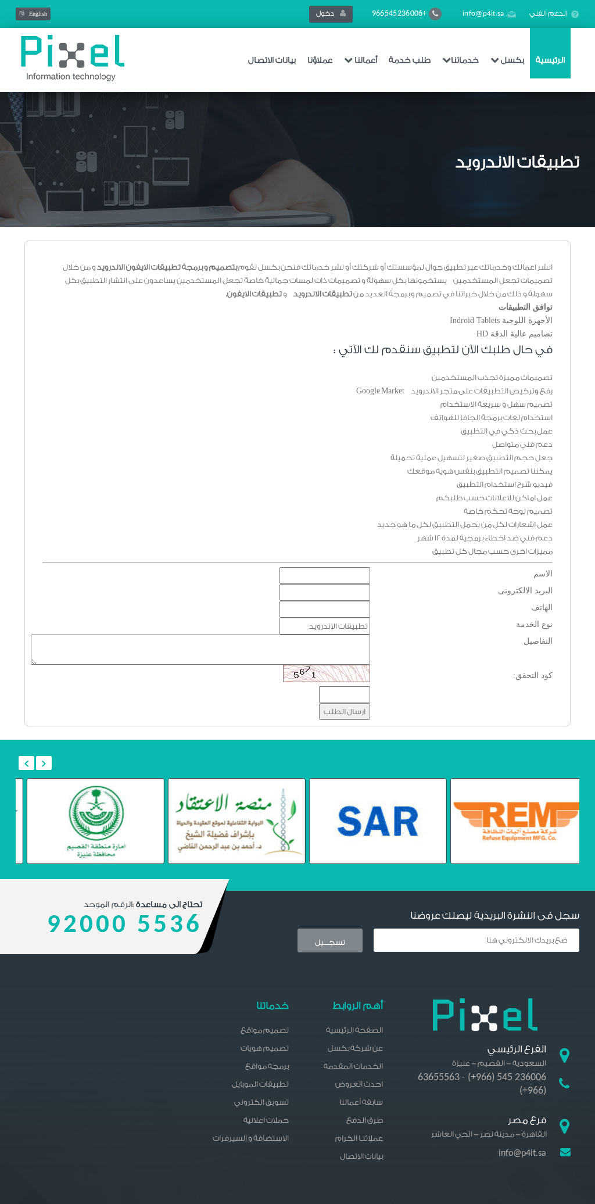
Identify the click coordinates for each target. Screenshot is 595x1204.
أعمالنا (365, 60)
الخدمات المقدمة (353, 1066)
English (35, 14)
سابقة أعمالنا (361, 1102)
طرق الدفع (364, 1120)
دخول (328, 13)
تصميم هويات (265, 1048)
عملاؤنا (319, 60)
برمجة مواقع (267, 1066)
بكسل (511, 60)
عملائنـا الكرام (359, 1138)
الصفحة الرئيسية (354, 1030)
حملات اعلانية (266, 1120)
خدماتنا (465, 60)
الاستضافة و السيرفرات (251, 1138)
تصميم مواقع (265, 1030)
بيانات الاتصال (272, 60)
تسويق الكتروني (261, 1102)
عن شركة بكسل (355, 1048)
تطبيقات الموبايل (260, 1084)
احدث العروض (359, 1084)
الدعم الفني (548, 13)
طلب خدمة (410, 60)
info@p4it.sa (483, 13)
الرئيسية (550, 60)
